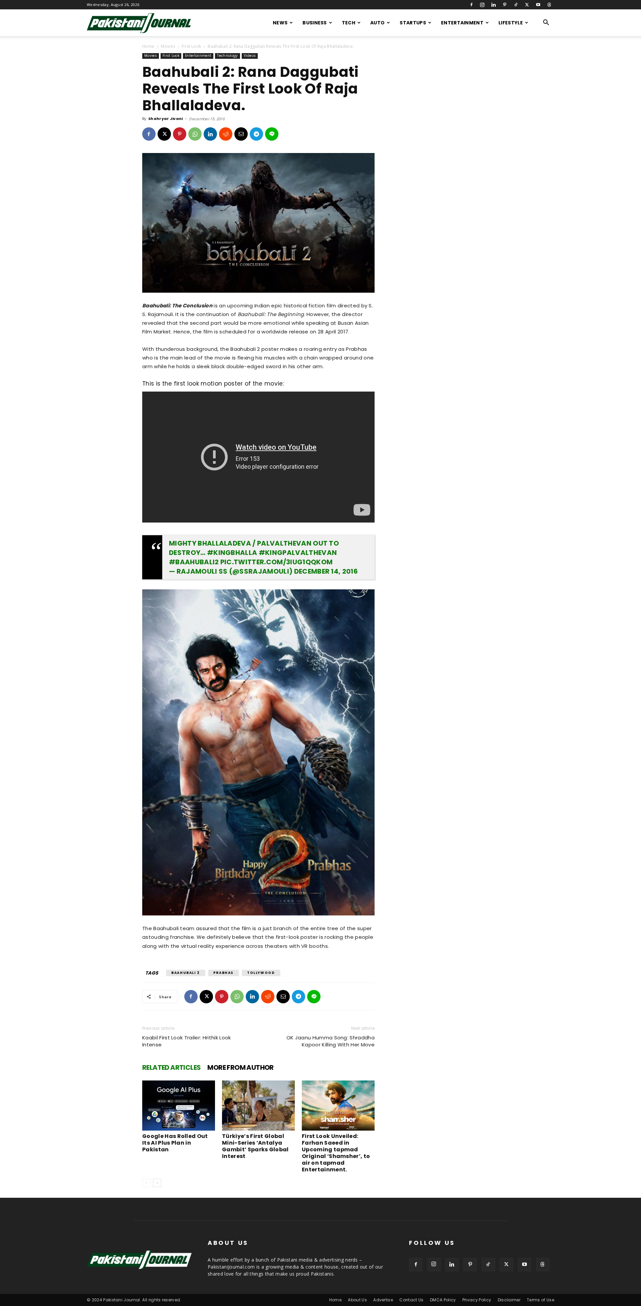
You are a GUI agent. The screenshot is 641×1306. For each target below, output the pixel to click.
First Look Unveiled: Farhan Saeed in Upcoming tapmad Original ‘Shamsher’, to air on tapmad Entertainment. (336, 1152)
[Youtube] (538, 4)
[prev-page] (146, 1183)
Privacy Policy (476, 1300)
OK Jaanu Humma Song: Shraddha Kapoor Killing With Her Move (330, 1041)
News (280, 22)
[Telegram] (256, 134)
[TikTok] (516, 4)
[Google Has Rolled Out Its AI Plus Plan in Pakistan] (178, 1105)
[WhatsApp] (195, 134)
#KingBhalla (232, 552)
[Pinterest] (505, 4)
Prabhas (223, 972)
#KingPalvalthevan (298, 552)
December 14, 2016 (326, 571)
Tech (348, 22)
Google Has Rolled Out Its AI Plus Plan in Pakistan (175, 1142)
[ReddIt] (225, 134)
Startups (413, 22)
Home (148, 46)
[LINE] (271, 134)
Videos (250, 55)
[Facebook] (471, 4)
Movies (168, 46)
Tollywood (261, 972)
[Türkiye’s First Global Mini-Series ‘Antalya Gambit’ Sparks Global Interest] (258, 1105)
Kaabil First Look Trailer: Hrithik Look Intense (186, 1041)
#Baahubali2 (194, 562)
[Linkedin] (493, 4)
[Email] (241, 134)
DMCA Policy (443, 1300)
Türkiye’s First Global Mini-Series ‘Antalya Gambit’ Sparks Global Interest (255, 1146)
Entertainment (462, 22)
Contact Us (411, 1300)
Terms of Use (540, 1300)
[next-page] (157, 1183)
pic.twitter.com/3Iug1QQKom (276, 562)
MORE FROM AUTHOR (240, 1067)
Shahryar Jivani (165, 118)
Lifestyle (510, 22)
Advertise (383, 1300)
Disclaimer (509, 1300)
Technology (227, 55)
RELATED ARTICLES (171, 1067)
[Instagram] (482, 4)
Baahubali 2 (185, 972)
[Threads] (549, 4)
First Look (191, 46)
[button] (546, 23)
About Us (357, 1300)
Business (314, 22)
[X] (527, 4)
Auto (377, 22)
